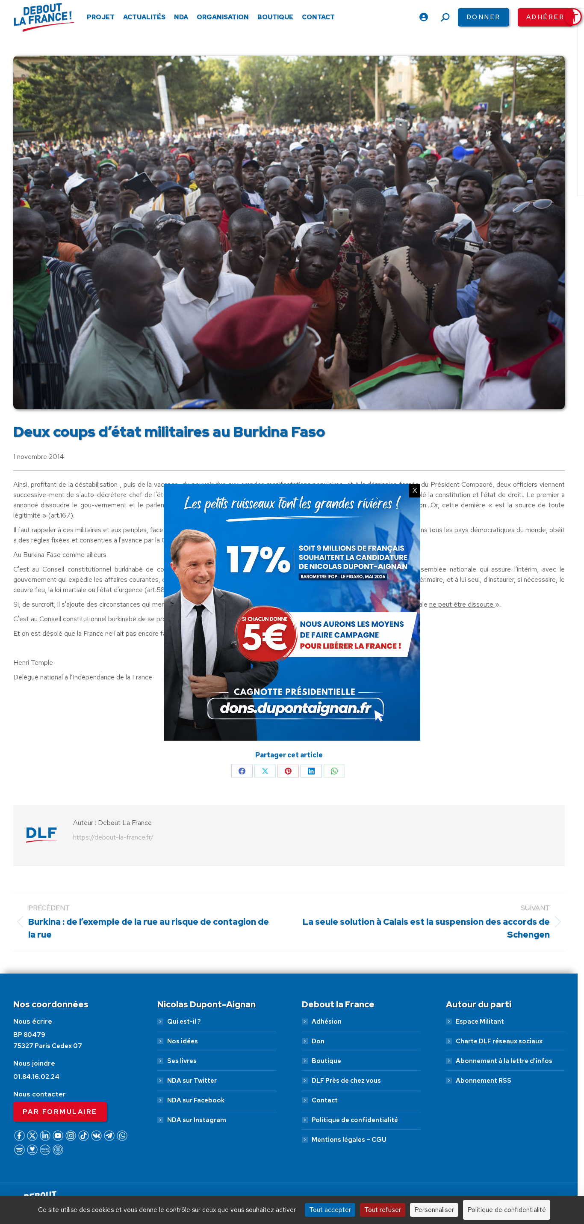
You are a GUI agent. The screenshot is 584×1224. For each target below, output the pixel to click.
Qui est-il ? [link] (184, 1021)
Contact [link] (325, 1100)
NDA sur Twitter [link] (192, 1080)
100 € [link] (431, 1179)
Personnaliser (434, 1209)
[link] (573, 16)
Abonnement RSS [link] (483, 1080)
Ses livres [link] (182, 1061)
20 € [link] (337, 1179)
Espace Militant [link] (480, 1021)
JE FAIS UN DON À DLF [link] (443, 1154)
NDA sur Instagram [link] (196, 1120)
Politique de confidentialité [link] (355, 1120)
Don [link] (318, 1041)
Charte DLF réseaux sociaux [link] (499, 1041)
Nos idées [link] (182, 1041)
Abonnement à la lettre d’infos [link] (504, 1061)
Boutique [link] (326, 1061)
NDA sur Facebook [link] (195, 1100)
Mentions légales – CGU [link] (349, 1139)
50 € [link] (383, 1179)
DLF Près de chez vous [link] (346, 1080)
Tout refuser (382, 1209)
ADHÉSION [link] (279, 1179)
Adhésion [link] (327, 1021)
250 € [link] (481, 1179)
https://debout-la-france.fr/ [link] (113, 837)
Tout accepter (330, 1209)
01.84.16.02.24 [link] (36, 1076)
